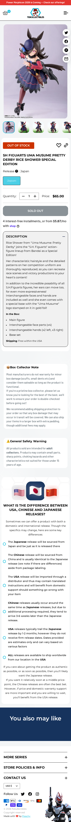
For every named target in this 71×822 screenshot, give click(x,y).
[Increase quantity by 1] (36, 196)
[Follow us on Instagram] (37, 794)
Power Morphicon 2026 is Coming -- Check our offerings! (35, 2)
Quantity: (9, 196)
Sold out (35, 211)
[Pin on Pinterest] (66, 50)
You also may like (35, 718)
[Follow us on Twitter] (23, 794)
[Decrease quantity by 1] (22, 196)
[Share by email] (66, 59)
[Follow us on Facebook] (30, 794)
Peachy (26, 816)
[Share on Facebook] (66, 41)
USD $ (9, 785)
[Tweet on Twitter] (66, 32)
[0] (5, 13)
